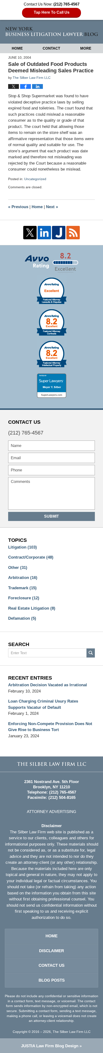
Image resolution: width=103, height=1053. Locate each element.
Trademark (22, 588)
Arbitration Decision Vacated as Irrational (47, 685)
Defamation (22, 618)
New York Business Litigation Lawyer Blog (51, 31)
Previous (18, 207)
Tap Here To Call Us (51, 12)
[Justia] (59, 232)
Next (52, 207)
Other (17, 567)
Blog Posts (52, 980)
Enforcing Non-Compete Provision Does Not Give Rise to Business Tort (50, 726)
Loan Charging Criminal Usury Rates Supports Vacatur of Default (43, 704)
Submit (51, 516)
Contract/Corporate (30, 557)
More (85, 48)
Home (17, 48)
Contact (51, 48)
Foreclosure (23, 598)
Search (90, 652)
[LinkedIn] (44, 232)
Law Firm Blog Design (49, 1046)
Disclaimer (51, 951)
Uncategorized (35, 179)
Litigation (22, 547)
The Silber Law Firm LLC (72, 1032)
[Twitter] (30, 232)
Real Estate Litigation (31, 608)
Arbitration (22, 577)
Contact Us (51, 965)
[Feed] (73, 232)
